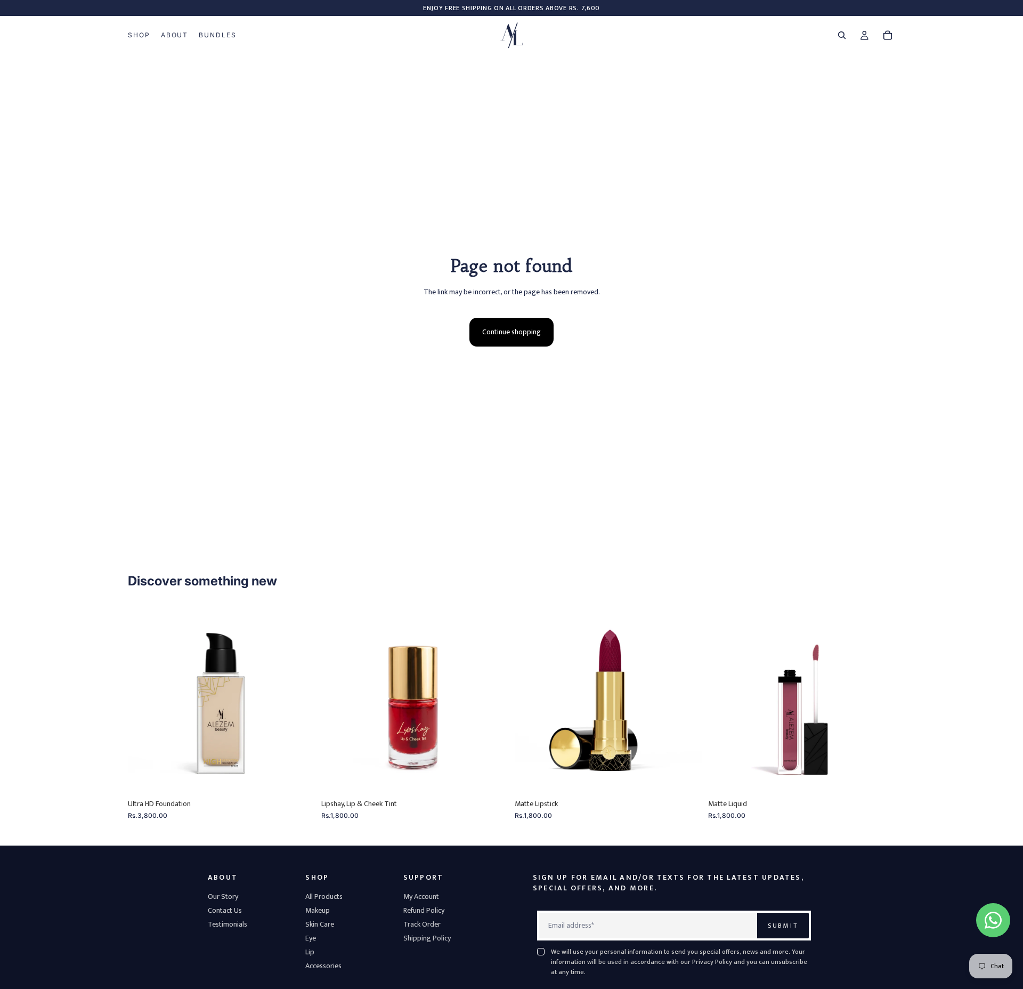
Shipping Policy (427, 938)
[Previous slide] (144, 700)
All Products (324, 896)
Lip (309, 952)
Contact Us (225, 910)
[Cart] (887, 35)
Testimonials (227, 924)
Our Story (223, 896)
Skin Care (319, 924)
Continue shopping (511, 332)
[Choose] (298, 777)
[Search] (842, 35)
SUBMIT (783, 925)
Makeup (317, 910)
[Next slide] (299, 700)
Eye (310, 938)
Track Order (422, 924)
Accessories (323, 966)
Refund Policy (423, 910)
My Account (421, 896)
